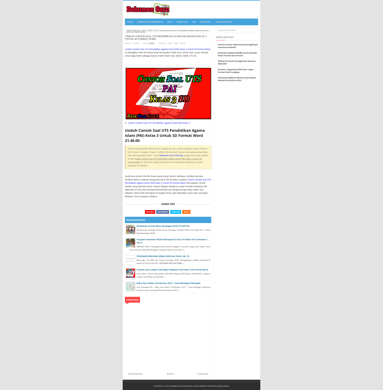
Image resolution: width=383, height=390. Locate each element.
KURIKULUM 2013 (224, 22)
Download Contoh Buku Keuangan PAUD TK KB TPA (163, 226)
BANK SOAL (205, 22)
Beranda (170, 374)
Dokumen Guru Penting (171, 155)
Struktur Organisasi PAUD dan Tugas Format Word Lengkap (235, 70)
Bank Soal (136, 30)
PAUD (169, 22)
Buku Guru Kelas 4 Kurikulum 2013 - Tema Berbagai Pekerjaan (168, 283)
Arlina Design (223, 386)
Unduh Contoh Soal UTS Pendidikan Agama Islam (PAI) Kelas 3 (159, 122)
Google (150, 211)
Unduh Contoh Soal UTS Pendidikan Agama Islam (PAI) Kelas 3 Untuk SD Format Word (167, 49)
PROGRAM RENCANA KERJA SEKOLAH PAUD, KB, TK (163, 256)
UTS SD (155, 30)
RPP (194, 22)
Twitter (175, 211)
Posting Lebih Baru (135, 374)
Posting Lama (203, 374)
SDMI (150, 30)
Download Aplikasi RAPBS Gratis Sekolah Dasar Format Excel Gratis (237, 54)
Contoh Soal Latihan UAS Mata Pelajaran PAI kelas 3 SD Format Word (172, 269)
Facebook (163, 211)
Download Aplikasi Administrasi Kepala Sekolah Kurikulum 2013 (237, 79)
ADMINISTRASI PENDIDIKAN (150, 22)
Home (130, 22)
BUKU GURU (182, 22)
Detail (144, 30)
